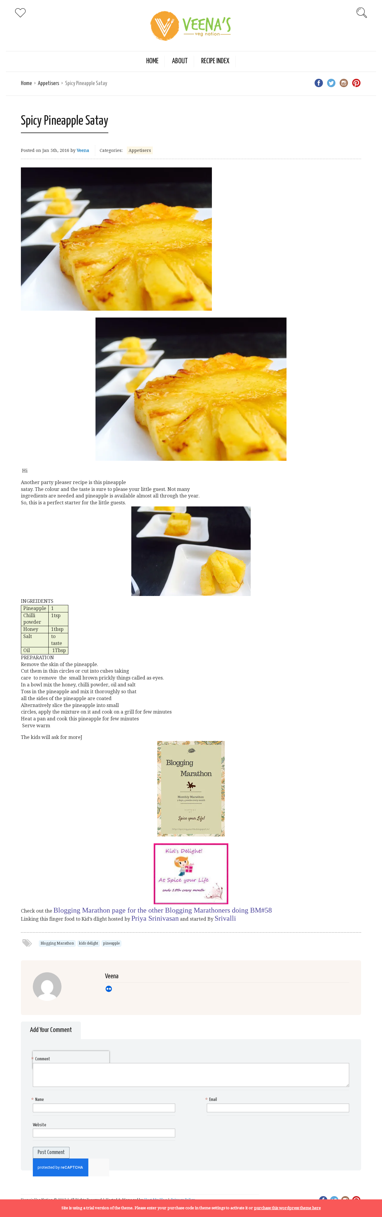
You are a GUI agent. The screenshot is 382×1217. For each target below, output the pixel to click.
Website (39, 1125)
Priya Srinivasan (155, 918)
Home (152, 61)
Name (38, 1099)
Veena (83, 150)
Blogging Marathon (57, 943)
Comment (41, 1059)
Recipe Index (215, 61)
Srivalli (225, 918)
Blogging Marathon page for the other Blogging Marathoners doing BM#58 (162, 910)
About (180, 61)
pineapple (111, 943)
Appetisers (48, 83)
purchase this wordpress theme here (287, 1208)
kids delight (88, 943)
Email (212, 1099)
